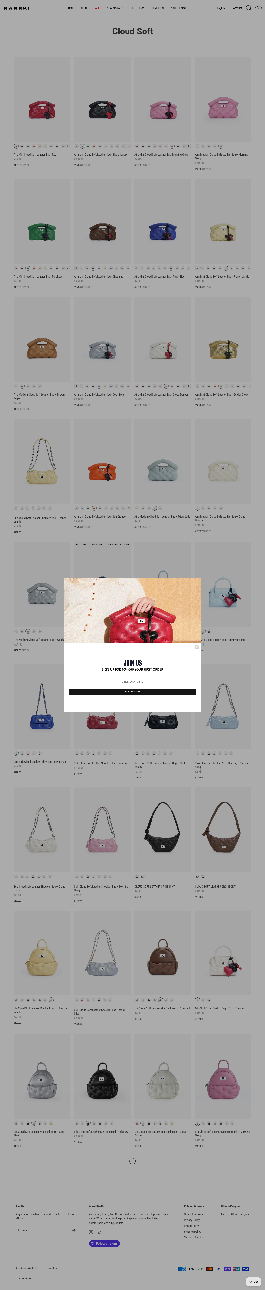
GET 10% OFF (132, 691)
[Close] (197, 647)
